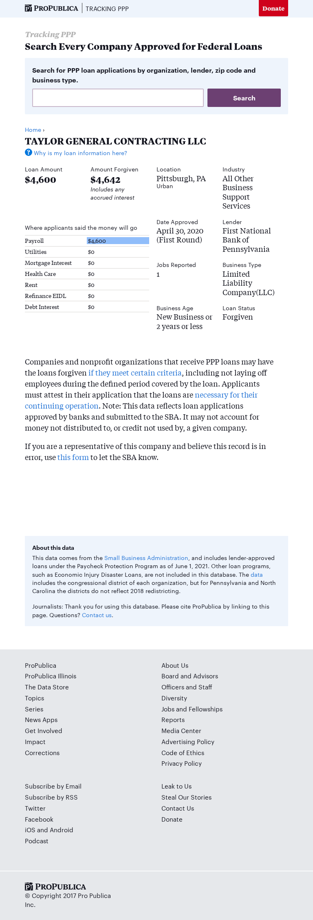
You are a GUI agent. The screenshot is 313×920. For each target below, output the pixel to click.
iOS (30, 829)
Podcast (36, 840)
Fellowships (206, 708)
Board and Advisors (189, 675)
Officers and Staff (186, 686)
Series (34, 708)
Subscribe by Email (53, 786)
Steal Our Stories (186, 797)
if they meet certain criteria (135, 372)
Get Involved (43, 730)
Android (61, 829)
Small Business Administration (146, 557)
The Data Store (47, 686)
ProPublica (40, 665)
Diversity (174, 697)
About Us (174, 665)
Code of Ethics (182, 752)
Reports (173, 719)
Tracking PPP (107, 8)
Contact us (97, 615)
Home (33, 129)
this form (73, 456)
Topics (34, 697)
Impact (35, 741)
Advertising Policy (187, 741)
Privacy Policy (181, 763)
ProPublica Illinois (50, 675)
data (257, 574)
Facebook (39, 819)
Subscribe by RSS (51, 797)
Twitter (35, 808)
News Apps (41, 719)
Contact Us (177, 808)
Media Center (181, 730)
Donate (273, 8)
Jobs (167, 708)
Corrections (42, 752)
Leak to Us (176, 786)
